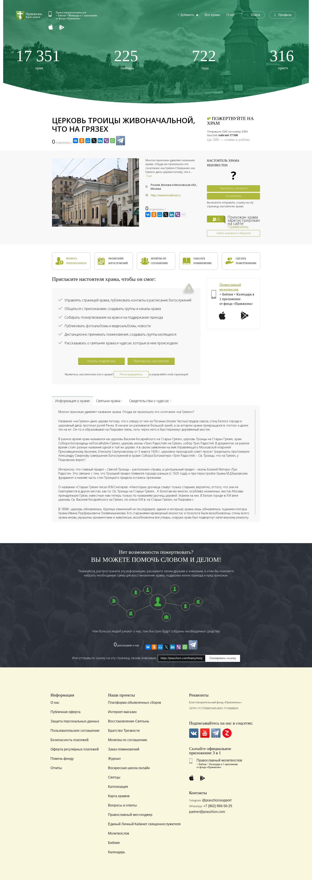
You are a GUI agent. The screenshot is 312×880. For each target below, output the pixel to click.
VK (194, 733)
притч (282, 59)
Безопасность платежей (70, 740)
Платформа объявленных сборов (134, 702)
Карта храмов (119, 796)
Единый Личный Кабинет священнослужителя (144, 824)
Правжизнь (238, 226)
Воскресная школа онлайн (129, 768)
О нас (230, 15)
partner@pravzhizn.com (207, 812)
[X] (94, 140)
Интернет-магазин (122, 712)
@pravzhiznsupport (216, 800)
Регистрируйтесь (131, 374)
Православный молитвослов (219, 760)
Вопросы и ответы (122, 805)
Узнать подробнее (101, 361)
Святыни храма (109, 400)
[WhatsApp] (112, 140)
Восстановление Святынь (128, 721)
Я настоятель (233, 196)
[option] (95, 192)
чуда (204, 59)
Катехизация (118, 786)
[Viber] (106, 140)
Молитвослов (118, 833)
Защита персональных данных (75, 721)
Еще (149, 176)
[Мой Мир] (87, 140)
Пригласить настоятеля (233, 188)
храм (38, 59)
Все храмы (212, 15)
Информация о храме (72, 400)
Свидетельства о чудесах (150, 400)
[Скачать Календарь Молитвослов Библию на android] (64, 27)
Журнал (114, 758)
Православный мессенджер (130, 814)
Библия (114, 843)
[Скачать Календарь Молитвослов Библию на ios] (53, 27)
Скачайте (197, 748)
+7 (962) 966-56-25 (217, 806)
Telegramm (216, 733)
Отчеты (56, 768)
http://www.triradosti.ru (166, 195)
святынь (126, 59)
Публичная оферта (65, 712)
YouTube (205, 733)
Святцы (114, 777)
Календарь (116, 852)
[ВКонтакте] (75, 140)
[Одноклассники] (81, 140)
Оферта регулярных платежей (75, 749)
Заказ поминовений (123, 749)
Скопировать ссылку (222, 658)
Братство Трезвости (124, 730)
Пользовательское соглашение (75, 730)
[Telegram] (120, 140)
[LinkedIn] (100, 140)
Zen (227, 733)
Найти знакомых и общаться (233, 233)
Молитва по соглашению (127, 740)
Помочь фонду (62, 758)
